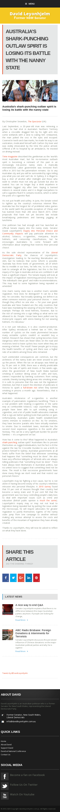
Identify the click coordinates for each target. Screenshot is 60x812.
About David (6, 744)
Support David (7, 748)
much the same (48, 500)
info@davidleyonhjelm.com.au (21, 721)
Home (3, 741)
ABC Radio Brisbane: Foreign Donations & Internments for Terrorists (33, 633)
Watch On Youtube (22, 794)
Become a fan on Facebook (27, 775)
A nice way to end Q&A (29, 605)
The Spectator (34, 121)
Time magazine (9, 156)
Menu (32, 3)
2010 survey (45, 486)
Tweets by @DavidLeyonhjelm (15, 673)
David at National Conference (13, 751)
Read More (20, 620)
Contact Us (5, 754)
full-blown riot (30, 387)
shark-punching (9, 442)
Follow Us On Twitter (24, 784)
